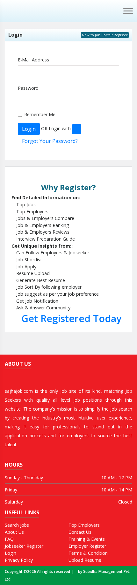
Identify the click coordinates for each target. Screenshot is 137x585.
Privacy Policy (19, 561)
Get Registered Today (70, 318)
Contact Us (79, 533)
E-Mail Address (33, 60)
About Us (14, 533)
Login (29, 128)
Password (28, 88)
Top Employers (84, 526)
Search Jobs (17, 526)
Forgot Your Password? (50, 140)
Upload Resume (84, 561)
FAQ (9, 540)
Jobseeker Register (24, 547)
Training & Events (86, 540)
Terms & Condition (88, 554)
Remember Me (39, 114)
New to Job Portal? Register (105, 34)
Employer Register (87, 547)
